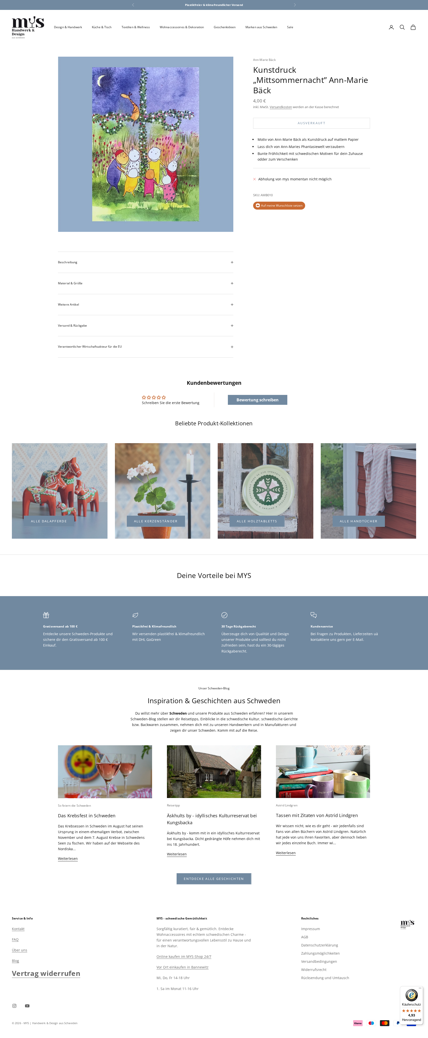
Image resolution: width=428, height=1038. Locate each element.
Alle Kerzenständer (156, 521)
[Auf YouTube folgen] (27, 1005)
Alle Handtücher (359, 521)
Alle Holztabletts (257, 521)
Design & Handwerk (68, 27)
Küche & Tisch (102, 27)
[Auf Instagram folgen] (14, 1005)
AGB (304, 937)
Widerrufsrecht (313, 969)
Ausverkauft (311, 123)
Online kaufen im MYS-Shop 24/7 (184, 956)
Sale (290, 27)
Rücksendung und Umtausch (325, 977)
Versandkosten (281, 107)
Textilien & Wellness (136, 27)
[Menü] (420, 989)
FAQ (15, 939)
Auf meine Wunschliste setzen (281, 205)
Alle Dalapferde (49, 521)
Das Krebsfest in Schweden (87, 816)
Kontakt (18, 928)
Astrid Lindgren (286, 805)
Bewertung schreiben (258, 400)
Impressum (310, 928)
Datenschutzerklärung (319, 945)
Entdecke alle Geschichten (214, 878)
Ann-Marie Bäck (264, 60)
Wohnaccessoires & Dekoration (182, 27)
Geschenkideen (225, 27)
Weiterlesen (68, 858)
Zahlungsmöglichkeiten (320, 953)
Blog (15, 960)
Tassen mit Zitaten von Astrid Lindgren (317, 815)
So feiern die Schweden (74, 805)
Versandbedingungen (319, 961)
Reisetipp (173, 805)
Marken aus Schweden (261, 27)
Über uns (19, 950)
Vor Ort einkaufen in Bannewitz (183, 967)
